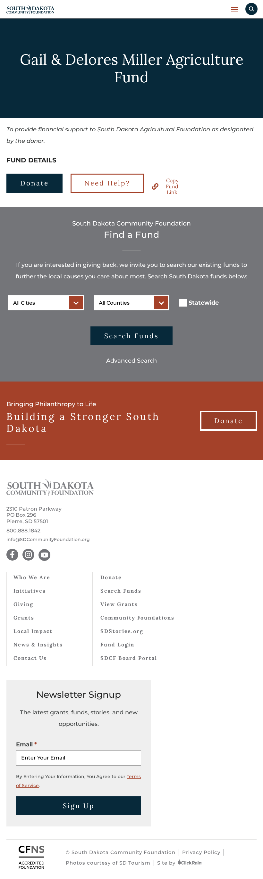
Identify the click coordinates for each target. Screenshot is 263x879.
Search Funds (131, 336)
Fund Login (117, 644)
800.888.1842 (23, 531)
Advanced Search (131, 360)
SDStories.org (121, 631)
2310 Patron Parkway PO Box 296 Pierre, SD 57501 (34, 515)
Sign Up (79, 805)
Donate (34, 183)
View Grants (119, 604)
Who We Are (31, 577)
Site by (167, 863)
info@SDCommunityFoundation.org (48, 539)
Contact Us (30, 658)
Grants (23, 617)
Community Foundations (137, 617)
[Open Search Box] (251, 9)
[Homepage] (50, 493)
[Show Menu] (235, 9)
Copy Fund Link (172, 186)
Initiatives (29, 590)
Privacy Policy (201, 852)
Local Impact (33, 631)
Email (24, 744)
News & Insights (38, 644)
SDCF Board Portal (128, 658)
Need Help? (107, 183)
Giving (23, 604)
